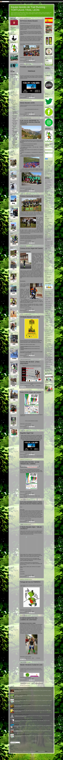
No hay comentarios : (23, 60)
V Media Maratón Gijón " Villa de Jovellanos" (14, 139)
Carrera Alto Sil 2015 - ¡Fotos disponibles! (14, 123)
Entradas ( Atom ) (27, 685)
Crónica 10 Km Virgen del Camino (31, 248)
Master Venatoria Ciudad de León (31, 665)
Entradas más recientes (25, 683)
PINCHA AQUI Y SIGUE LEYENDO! (25, 57)
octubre (13, 93)
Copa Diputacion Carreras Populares (29, 311)
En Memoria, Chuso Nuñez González (20, 699)
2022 (12, 80)
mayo (13, 100)
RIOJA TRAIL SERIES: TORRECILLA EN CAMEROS (22, 704)
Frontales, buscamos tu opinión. (30, 67)
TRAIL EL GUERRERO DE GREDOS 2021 (20, 694)
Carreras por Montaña (48, 170)
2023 (12, 79)
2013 (12, 154)
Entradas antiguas (39, 683)
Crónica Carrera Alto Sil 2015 (30, 196)
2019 (12, 84)
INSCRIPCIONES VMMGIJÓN (28, 560)
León (24, 61)
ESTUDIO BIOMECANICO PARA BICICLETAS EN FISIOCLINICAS (31, 503)
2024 (12, 78)
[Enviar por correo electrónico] (29, 60)
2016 (12, 88)
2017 (12, 87)
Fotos (30, 115)
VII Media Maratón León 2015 (30, 317)
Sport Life (46, 166)
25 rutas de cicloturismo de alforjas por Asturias (48, 163)
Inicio (33, 683)
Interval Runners (47, 169)
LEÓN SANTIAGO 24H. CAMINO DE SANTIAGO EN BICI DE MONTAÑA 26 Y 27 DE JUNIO (28, 719)
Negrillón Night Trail (26, 433)
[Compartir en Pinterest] (34, 60)
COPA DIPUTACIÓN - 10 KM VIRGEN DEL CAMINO (29, 463)
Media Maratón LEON (27, 103)
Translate (17, 743)
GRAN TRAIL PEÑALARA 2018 (19, 709)
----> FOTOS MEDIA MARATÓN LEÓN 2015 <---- (31, 109)
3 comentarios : (38, 385)
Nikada (37, 751)
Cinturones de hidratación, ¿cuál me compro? (21, 714)
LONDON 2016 (16, 724)
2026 (12, 75)
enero (13, 151)
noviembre (14, 92)
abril (13, 101)
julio (13, 97)
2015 (24, 115)
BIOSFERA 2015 (17, 729)
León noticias (47, 174)
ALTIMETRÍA (22, 571)
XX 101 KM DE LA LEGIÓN (18, 689)
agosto (13, 96)
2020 (12, 83)
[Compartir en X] (31, 60)
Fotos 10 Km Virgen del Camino (30, 392)
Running (34, 61)
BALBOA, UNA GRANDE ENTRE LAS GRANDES (21, 734)
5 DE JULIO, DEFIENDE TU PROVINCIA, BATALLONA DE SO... (15, 113)
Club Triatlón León (48, 173)
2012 (12, 155)
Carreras (27, 115)
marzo (13, 102)
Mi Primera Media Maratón (29, 21)
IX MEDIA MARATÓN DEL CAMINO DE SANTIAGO (29, 619)
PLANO (21, 569)
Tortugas (39, 115)
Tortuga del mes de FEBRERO (30, 582)
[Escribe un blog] (30, 60)
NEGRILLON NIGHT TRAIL (39, 75)
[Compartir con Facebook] (32, 60)
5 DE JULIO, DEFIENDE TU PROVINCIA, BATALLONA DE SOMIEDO (30, 122)
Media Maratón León (29, 61)
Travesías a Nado (48, 165)
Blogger (46, 751)
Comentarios (48, 78)
